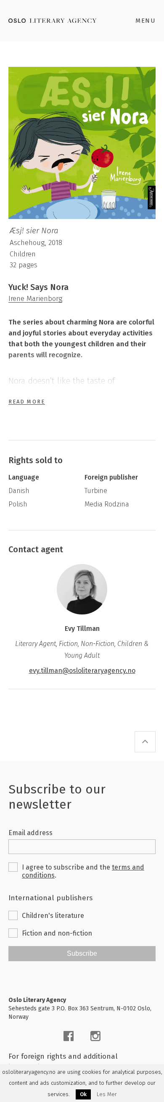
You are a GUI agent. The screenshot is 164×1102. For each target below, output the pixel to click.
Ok (83, 1094)
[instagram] (95, 1036)
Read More (26, 401)
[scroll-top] (145, 741)
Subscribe (82, 953)
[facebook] (68, 1036)
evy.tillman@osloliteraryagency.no (82, 671)
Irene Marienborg (35, 298)
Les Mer (107, 1094)
